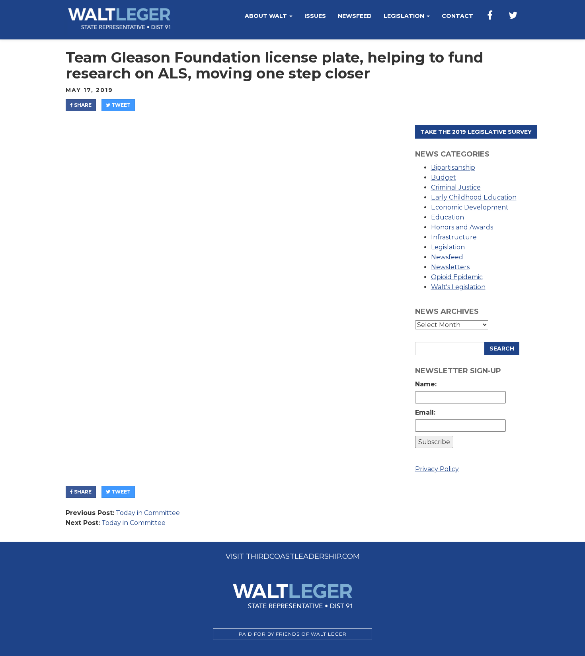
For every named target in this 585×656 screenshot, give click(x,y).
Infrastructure (454, 237)
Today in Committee (148, 513)
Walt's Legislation (458, 287)
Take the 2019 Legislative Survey (476, 131)
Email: (427, 412)
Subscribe (434, 442)
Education (447, 217)
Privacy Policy (437, 469)
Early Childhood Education (474, 197)
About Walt (267, 16)
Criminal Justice (456, 187)
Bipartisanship (453, 167)
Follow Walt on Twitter (513, 16)
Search (501, 348)
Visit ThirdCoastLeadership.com (293, 556)
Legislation (405, 16)
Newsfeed (355, 16)
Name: (428, 384)
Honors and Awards (462, 227)
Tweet (120, 105)
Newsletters (450, 267)
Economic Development (470, 207)
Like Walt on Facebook (490, 16)
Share (82, 105)
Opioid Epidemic (457, 277)
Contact (457, 16)
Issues (315, 16)
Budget (443, 177)
